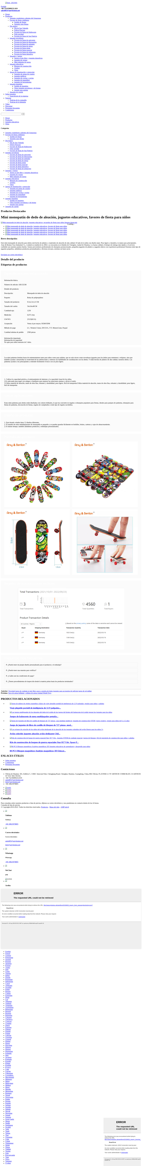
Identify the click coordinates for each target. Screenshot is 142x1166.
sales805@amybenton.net (10, 10)
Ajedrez (17, 68)
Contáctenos (9, 110)
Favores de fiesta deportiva (23, 54)
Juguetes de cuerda (16, 92)
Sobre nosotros (10, 94)
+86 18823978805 (11, 824)
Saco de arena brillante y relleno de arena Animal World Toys (29, 693)
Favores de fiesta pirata (22, 48)
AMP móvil (65, 807)
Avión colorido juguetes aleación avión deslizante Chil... (35, 733)
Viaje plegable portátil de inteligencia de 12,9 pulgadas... (35, 708)
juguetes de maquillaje (22, 80)
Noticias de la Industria (18, 102)
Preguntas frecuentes (12, 108)
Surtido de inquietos (21, 86)
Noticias (8, 98)
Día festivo (13, 26)
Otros (16, 70)
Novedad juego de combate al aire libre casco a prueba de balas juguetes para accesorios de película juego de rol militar (50, 691)
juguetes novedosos (16, 38)
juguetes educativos (16, 64)
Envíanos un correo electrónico (12, 255)
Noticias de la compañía (18, 100)
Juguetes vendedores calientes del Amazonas (25, 18)
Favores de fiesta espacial (23, 50)
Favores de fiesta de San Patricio (25, 36)
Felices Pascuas (19, 30)
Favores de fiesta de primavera (25, 52)
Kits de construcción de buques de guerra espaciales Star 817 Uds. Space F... (44, 742)
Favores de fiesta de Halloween (25, 32)
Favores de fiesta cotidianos (19, 20)
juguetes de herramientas (22, 82)
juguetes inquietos (16, 84)
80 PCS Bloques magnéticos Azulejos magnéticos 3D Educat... (38, 751)
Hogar (7, 14)
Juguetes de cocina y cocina (24, 78)
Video (7, 104)
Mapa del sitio (54, 807)
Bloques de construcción (22, 66)
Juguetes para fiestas (21, 24)
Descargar (8, 106)
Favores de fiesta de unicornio (24, 40)
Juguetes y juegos (16, 56)
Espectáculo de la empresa (19, 96)
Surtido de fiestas (20, 22)
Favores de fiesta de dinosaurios (25, 42)
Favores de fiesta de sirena (23, 46)
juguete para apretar (21, 90)
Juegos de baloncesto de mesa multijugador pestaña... (34, 716)
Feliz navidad (19, 34)
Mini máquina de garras (22, 62)
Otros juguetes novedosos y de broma (27, 88)
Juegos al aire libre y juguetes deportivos (28, 58)
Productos (8, 16)
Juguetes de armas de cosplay (24, 74)
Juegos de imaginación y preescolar (22, 72)
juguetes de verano (20, 60)
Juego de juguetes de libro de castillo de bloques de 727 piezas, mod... (41, 725)
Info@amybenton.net (12, 782)
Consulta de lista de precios (10, 805)
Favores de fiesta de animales (24, 44)
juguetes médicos (20, 76)
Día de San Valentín (21, 28)
